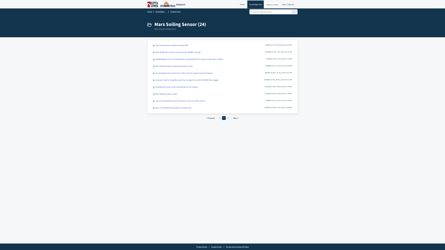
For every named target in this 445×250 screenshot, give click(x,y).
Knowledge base (255, 4)
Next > (235, 118)
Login (284, 4)
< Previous (211, 118)
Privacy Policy (201, 247)
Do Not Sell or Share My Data (237, 247)
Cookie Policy (216, 247)
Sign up (291, 4)
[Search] (294, 11)
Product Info (175, 11)
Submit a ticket (272, 4)
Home (242, 4)
